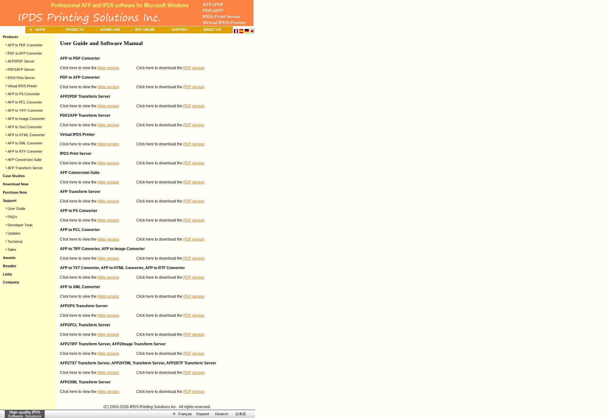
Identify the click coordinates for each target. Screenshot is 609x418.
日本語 (240, 414)
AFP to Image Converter (26, 119)
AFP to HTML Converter (26, 135)
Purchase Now (15, 192)
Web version (108, 68)
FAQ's (12, 217)
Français (185, 414)
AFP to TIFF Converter (25, 110)
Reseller (9, 266)
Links (7, 274)
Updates (14, 233)
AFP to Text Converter (25, 127)
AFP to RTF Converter (25, 151)
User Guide (16, 208)
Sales (12, 249)
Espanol (202, 414)
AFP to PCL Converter (25, 102)
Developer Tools (20, 225)
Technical (15, 241)
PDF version (194, 68)
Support (9, 200)
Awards (9, 258)
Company (11, 282)
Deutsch (221, 414)
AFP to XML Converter (25, 143)
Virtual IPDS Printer (22, 86)
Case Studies (14, 176)
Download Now (16, 184)
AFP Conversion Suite (25, 160)
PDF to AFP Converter (25, 53)
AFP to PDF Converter (25, 45)
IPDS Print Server (21, 78)
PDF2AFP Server (21, 69)
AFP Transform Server (25, 168)
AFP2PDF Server (21, 61)
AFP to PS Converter (24, 94)
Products (10, 37)
